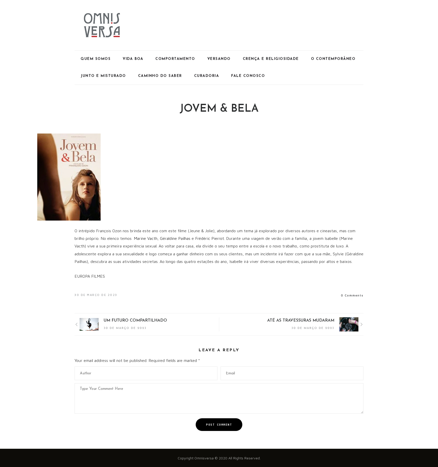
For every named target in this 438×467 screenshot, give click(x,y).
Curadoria (206, 76)
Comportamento (175, 59)
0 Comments (352, 295)
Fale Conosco (248, 76)
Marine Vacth (145, 238)
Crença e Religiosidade (271, 59)
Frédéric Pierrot (209, 238)
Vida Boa (133, 59)
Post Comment (219, 424)
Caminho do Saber (160, 76)
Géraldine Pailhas (175, 238)
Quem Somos (96, 59)
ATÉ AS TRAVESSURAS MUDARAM (300, 321)
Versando (219, 59)
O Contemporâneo (333, 59)
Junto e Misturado (103, 76)
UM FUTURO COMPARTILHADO (135, 321)
